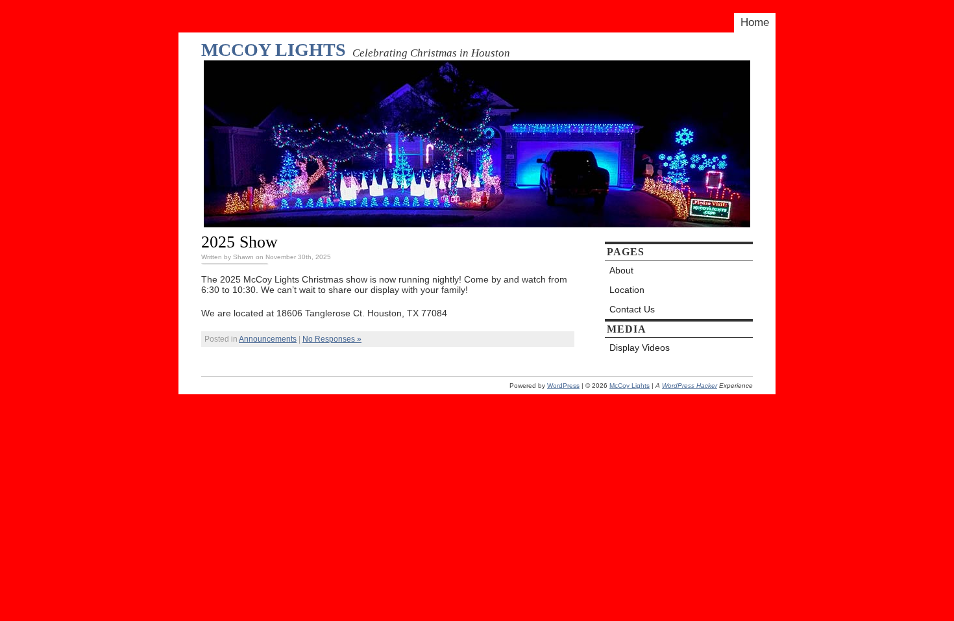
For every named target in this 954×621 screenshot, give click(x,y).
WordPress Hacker (689, 385)
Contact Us (632, 309)
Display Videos (639, 347)
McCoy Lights (273, 50)
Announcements (268, 339)
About (621, 270)
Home (754, 22)
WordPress (563, 385)
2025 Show (239, 241)
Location (626, 290)
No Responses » (331, 339)
